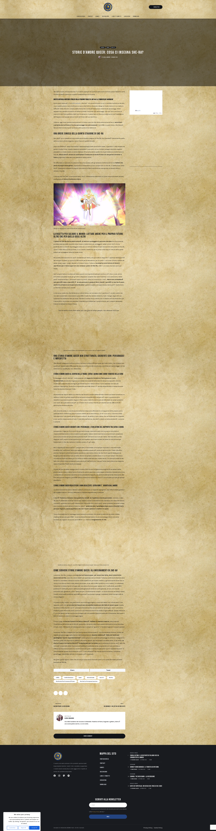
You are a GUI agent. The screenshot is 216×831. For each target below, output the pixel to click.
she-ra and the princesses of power (65, 681)
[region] (21, 821)
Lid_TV (138, 110)
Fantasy (103, 47)
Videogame (132, 764)
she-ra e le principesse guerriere (88, 681)
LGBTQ (57, 677)
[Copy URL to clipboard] (65, 693)
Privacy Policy (96, 811)
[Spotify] (63, 7)
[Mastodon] (60, 7)
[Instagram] (57, 7)
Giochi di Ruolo (134, 753)
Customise (12, 827)
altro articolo (76, 103)
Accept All (34, 827)
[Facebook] (54, 7)
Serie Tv (113, 47)
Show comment (88, 736)
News (108, 47)
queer (80, 677)
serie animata (90, 677)
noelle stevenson (68, 677)
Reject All (23, 827)
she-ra (111, 677)
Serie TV (102, 677)
